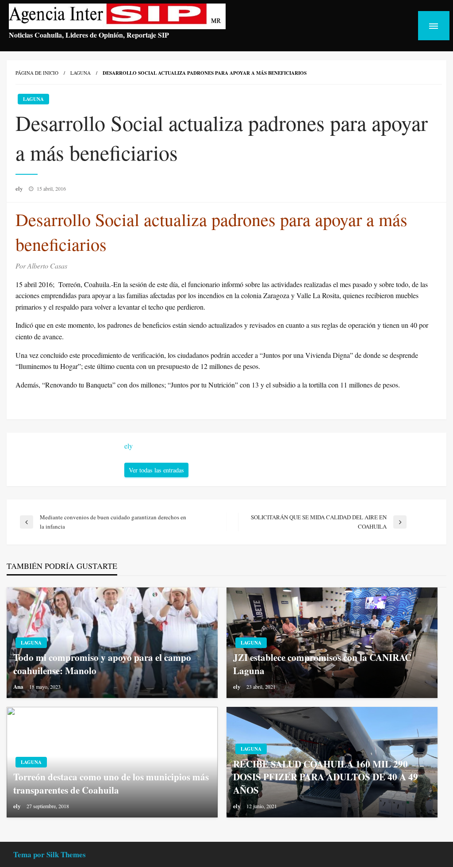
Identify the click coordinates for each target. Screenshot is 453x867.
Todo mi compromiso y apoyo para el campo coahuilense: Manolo (102, 664)
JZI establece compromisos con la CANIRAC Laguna (322, 664)
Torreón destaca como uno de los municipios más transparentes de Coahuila (111, 783)
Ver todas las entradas (156, 470)
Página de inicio (36, 72)
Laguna (80, 72)
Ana (19, 686)
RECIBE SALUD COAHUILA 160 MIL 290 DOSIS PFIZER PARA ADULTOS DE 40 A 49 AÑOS (325, 777)
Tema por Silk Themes (49, 854)
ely (19, 188)
